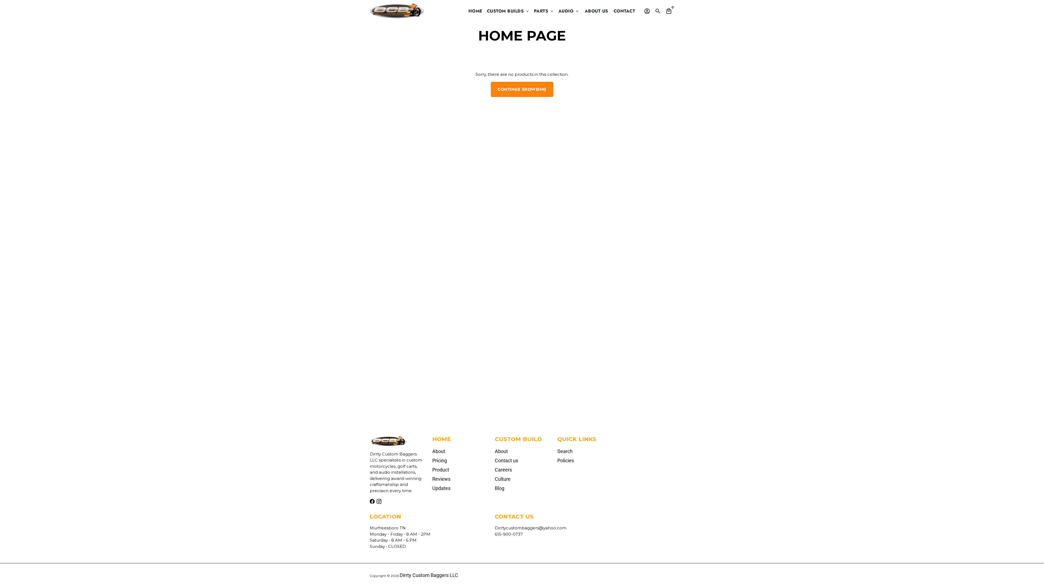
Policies (565, 460)
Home (475, 11)
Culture (503, 479)
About (438, 451)
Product (440, 470)
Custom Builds (508, 11)
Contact (624, 11)
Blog (499, 488)
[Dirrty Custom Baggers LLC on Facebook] (372, 501)
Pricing (439, 460)
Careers (503, 470)
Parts (544, 11)
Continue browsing (522, 89)
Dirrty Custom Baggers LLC (429, 575)
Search (565, 451)
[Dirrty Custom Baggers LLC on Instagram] (379, 501)
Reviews (441, 479)
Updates (441, 488)
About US (596, 11)
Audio (568, 11)
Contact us (506, 460)
